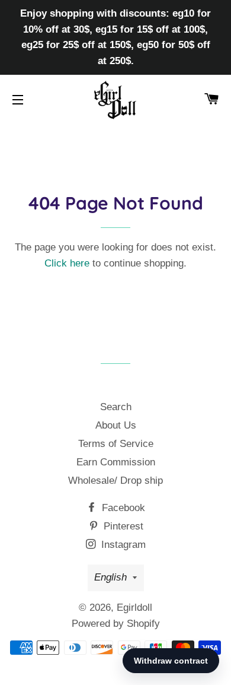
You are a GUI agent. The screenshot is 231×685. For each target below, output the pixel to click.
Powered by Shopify (116, 623)
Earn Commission (115, 462)
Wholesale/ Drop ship (115, 480)
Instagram (122, 544)
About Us (115, 425)
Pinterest (122, 526)
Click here (66, 263)
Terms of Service (115, 443)
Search (115, 407)
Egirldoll (134, 607)
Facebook (122, 507)
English (110, 577)
